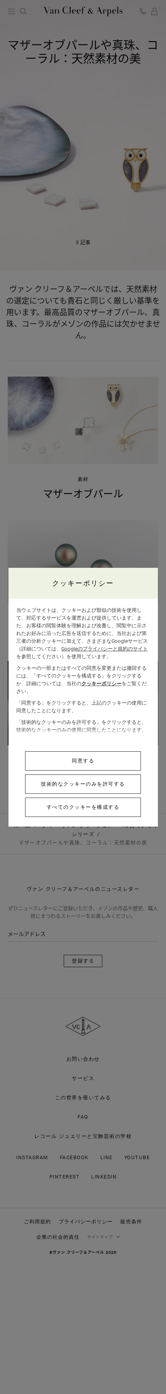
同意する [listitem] (83, 760)
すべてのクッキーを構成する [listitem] (83, 807)
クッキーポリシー (101, 683)
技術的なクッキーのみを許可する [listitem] (83, 784)
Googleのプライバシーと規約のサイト (104, 648)
